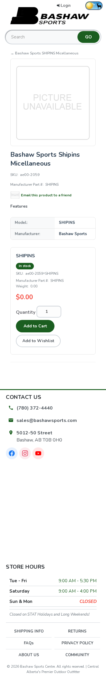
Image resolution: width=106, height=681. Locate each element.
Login (66, 5)
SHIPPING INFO (29, 631)
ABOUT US (29, 655)
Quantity (25, 312)
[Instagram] (25, 453)
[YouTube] (38, 453)
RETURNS (77, 631)
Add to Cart (35, 326)
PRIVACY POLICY (77, 643)
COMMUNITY (77, 655)
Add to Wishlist (38, 341)
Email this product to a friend (46, 195)
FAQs (29, 643)
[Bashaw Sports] (53, 15)
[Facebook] (12, 453)
